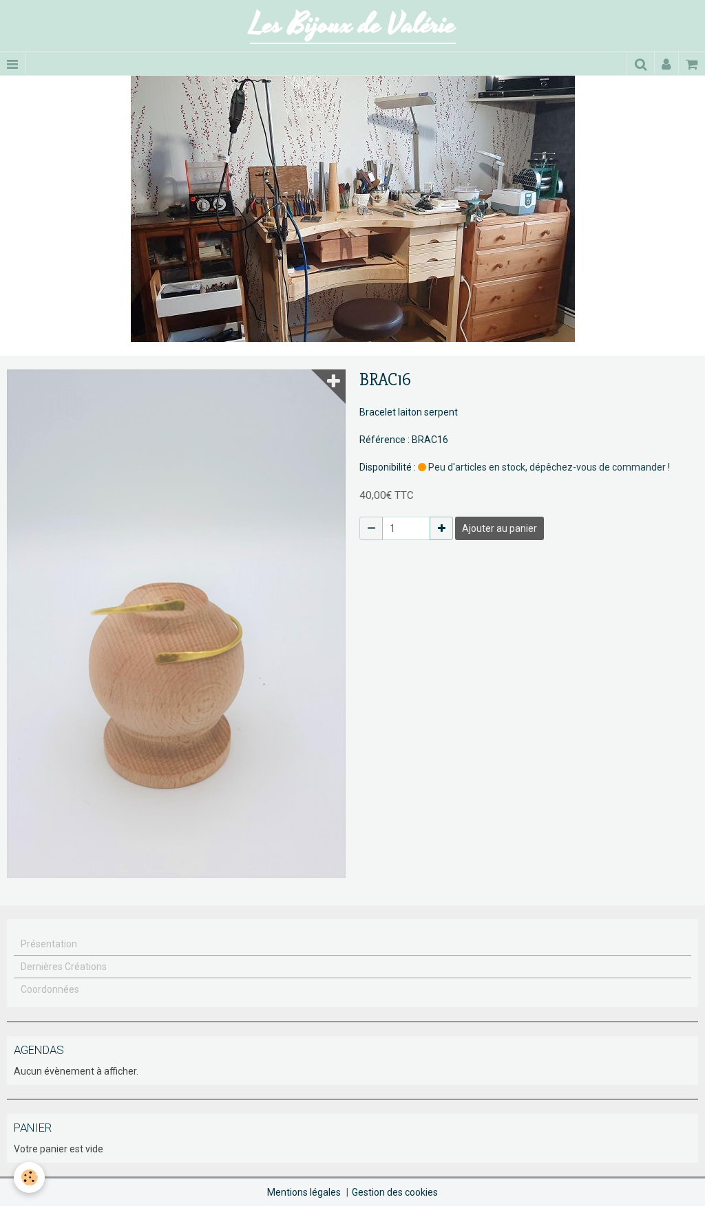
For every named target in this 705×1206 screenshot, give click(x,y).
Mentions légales (304, 1192)
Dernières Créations (64, 966)
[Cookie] (29, 1177)
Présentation (49, 943)
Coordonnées (50, 989)
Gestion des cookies (395, 1192)
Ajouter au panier (499, 528)
